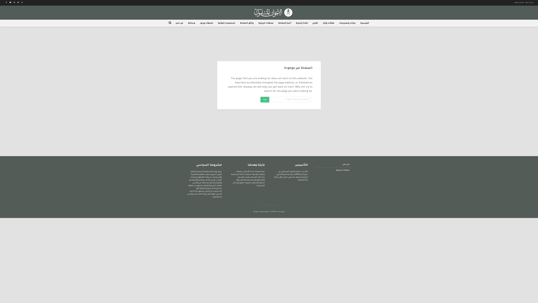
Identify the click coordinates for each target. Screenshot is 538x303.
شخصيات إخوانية (226, 23)
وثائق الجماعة (247, 23)
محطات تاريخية (265, 23)
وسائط (191, 23)
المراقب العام (519, 3)
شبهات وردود (206, 23)
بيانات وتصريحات (347, 23)
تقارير (315, 23)
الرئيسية (364, 23)
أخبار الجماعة (284, 23)
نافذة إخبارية (302, 23)
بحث (264, 99)
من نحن (179, 23)
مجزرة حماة (529, 3)
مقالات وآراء (328, 23)
